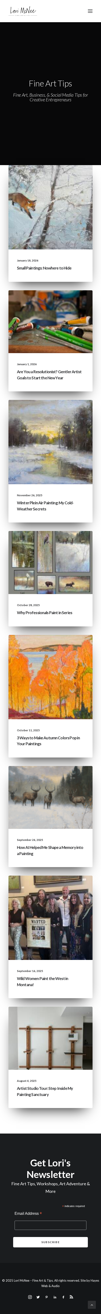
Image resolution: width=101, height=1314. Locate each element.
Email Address (28, 1214)
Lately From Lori (47, 176)
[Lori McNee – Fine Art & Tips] (22, 11)
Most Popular (71, 549)
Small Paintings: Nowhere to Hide (44, 267)
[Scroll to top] (92, 1304)
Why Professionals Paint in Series (44, 612)
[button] (90, 11)
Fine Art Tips (73, 176)
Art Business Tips (70, 308)
